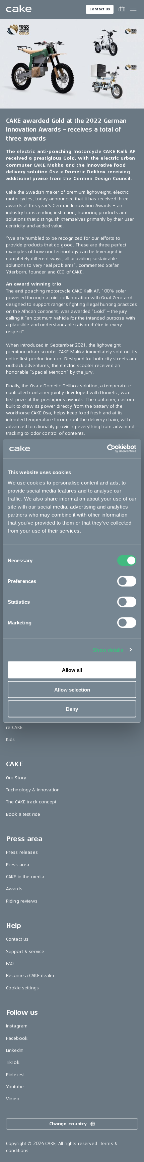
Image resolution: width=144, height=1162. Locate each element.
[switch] (126, 581)
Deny (72, 709)
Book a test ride (23, 814)
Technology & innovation (33, 789)
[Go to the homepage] (18, 9)
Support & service (25, 951)
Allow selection (72, 689)
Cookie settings (22, 987)
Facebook (16, 1038)
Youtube (15, 1086)
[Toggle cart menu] (122, 9)
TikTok (12, 1062)
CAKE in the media (25, 876)
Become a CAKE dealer (30, 975)
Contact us (99, 9)
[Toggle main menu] (133, 9)
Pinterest (15, 1074)
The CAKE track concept (31, 801)
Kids (10, 739)
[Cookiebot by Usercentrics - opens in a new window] (107, 448)
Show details (108, 649)
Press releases (22, 852)
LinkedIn (14, 1050)
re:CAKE (14, 727)
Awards (14, 888)
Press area (17, 864)
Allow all (72, 670)
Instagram (16, 1025)
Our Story (16, 777)
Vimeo (13, 1098)
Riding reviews (22, 901)
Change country (68, 1123)
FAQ (10, 963)
